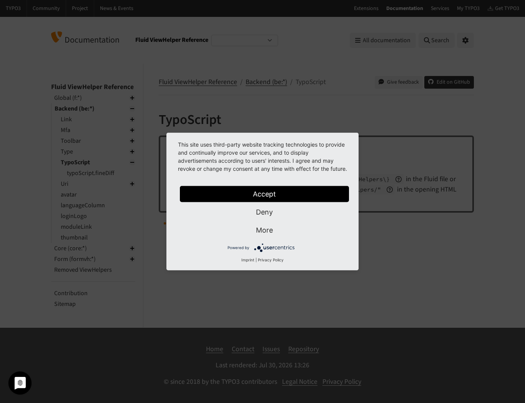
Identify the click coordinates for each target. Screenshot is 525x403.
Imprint (247, 260)
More (264, 230)
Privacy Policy (271, 260)
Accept (264, 194)
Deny (264, 212)
